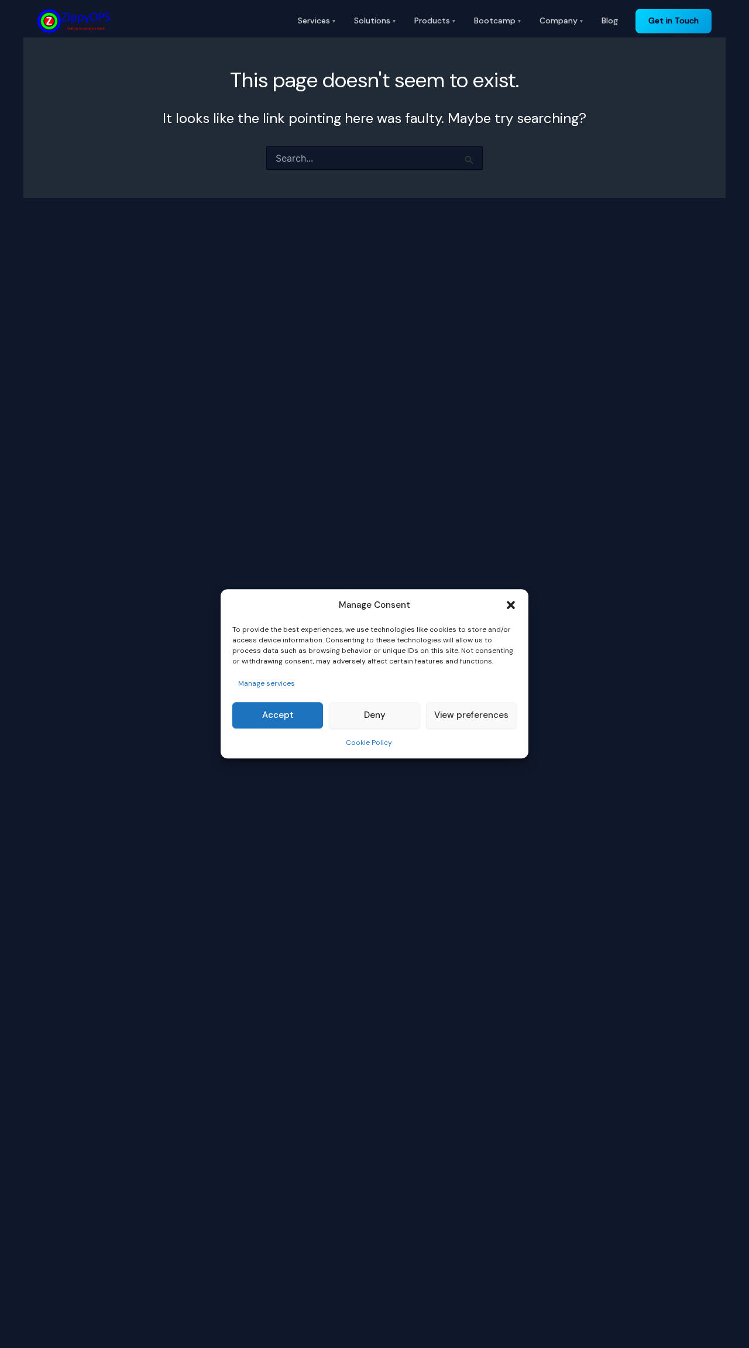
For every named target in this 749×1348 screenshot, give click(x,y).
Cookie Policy (369, 742)
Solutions (375, 20)
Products (434, 20)
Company (561, 20)
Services (316, 20)
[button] (511, 605)
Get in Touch (673, 20)
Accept (278, 715)
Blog (610, 20)
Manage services (266, 683)
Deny (375, 715)
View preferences (471, 715)
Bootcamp (497, 20)
